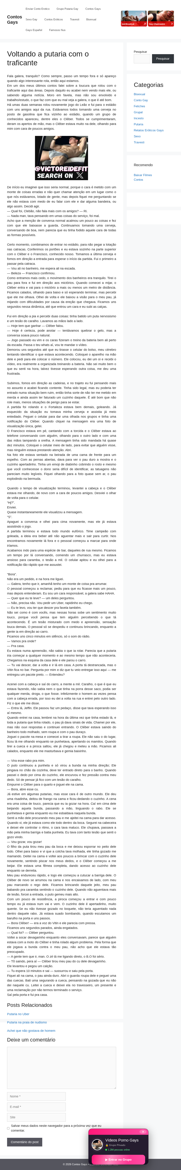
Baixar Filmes (143, 175)
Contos (138, 179)
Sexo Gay (31, 19)
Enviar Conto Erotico (37, 8)
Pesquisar (140, 51)
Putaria (138, 124)
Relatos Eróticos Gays (149, 130)
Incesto (139, 118)
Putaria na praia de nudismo (27, 1022)
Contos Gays (93, 8)
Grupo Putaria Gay (67, 8)
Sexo (137, 136)
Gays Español (34, 30)
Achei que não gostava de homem (31, 1030)
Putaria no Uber (18, 1014)
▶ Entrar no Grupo (118, 1159)
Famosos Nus (57, 30)
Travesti (74, 19)
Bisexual (91, 19)
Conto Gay (141, 100)
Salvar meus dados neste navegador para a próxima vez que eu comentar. (56, 1128)
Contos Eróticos (53, 19)
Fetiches (139, 106)
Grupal (138, 112)
